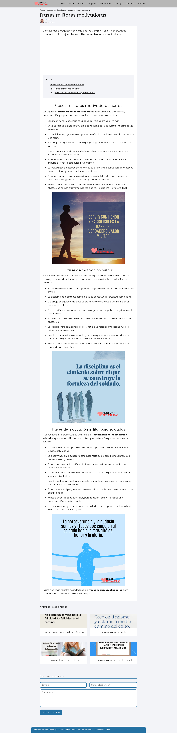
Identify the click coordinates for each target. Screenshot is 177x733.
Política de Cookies (86, 730)
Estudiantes (105, 3)
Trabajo (118, 3)
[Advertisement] (88, 55)
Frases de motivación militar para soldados (75, 92)
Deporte (130, 3)
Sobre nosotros (103, 730)
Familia (81, 3)
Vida (63, 3)
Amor (71, 3)
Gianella (48, 20)
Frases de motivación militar (67, 88)
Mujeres (92, 3)
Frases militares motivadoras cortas (67, 84)
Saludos (142, 3)
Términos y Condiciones (43, 730)
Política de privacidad (65, 730)
